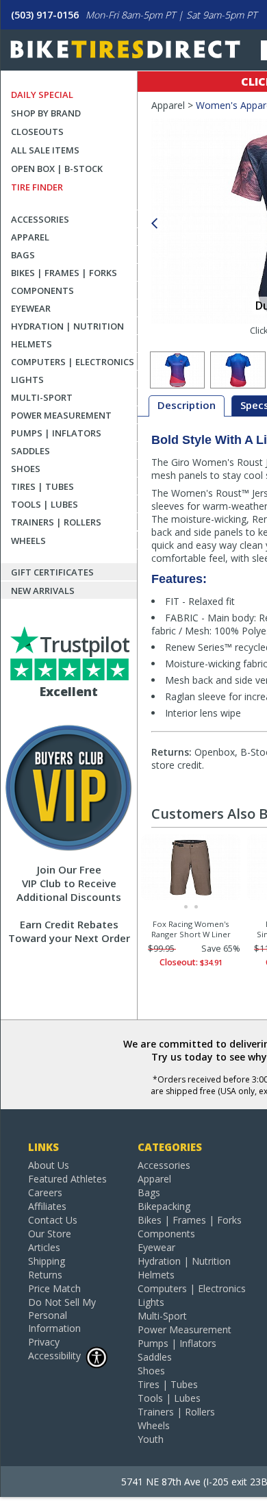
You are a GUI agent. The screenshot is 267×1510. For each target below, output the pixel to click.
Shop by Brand (46, 113)
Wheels (28, 540)
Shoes (25, 468)
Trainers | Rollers (56, 522)
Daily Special (42, 94)
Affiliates (47, 1206)
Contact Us (52, 1219)
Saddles (30, 451)
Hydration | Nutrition (67, 326)
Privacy (44, 1341)
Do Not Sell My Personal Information (62, 1315)
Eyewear (31, 308)
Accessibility (54, 1355)
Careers (45, 1192)
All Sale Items (45, 150)
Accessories (40, 219)
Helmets (31, 344)
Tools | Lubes (44, 504)
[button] (154, 224)
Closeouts (37, 131)
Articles (44, 1247)
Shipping (46, 1260)
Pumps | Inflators (56, 433)
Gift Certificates (52, 572)
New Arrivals (43, 590)
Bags (23, 255)
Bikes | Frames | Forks (64, 273)
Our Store (49, 1233)
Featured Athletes (67, 1178)
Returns (45, 1274)
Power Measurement (61, 415)
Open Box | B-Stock (57, 168)
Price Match (54, 1288)
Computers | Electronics (72, 362)
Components (42, 290)
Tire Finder (37, 187)
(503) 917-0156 (45, 14)
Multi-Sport (42, 397)
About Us (48, 1165)
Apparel (30, 237)
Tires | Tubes (42, 486)
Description (186, 405)
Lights (27, 379)
